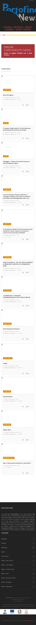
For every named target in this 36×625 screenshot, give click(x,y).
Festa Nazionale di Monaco (11, 329)
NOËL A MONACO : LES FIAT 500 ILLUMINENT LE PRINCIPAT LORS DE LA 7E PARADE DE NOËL (18, 264)
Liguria (6, 123)
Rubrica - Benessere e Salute (17, 578)
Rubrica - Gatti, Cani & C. (17, 560)
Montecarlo (7, 257)
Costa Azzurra (17, 556)
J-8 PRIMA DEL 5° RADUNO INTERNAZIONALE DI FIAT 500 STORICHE (16, 296)
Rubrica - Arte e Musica (17, 565)
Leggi (27, 105)
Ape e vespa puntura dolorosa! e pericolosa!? (17, 463)
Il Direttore (7, 89)
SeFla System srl (30, 620)
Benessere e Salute (9, 457)
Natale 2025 (7, 430)
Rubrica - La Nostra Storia (17, 569)
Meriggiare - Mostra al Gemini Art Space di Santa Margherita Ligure (16, 162)
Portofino (17, 543)
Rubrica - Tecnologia (17, 582)
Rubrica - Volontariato (17, 586)
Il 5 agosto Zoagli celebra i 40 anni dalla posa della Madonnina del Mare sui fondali (17, 129)
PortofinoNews (8, 396)
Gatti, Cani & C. (8, 358)
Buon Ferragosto (8, 95)
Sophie (5, 363)
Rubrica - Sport (17, 573)
